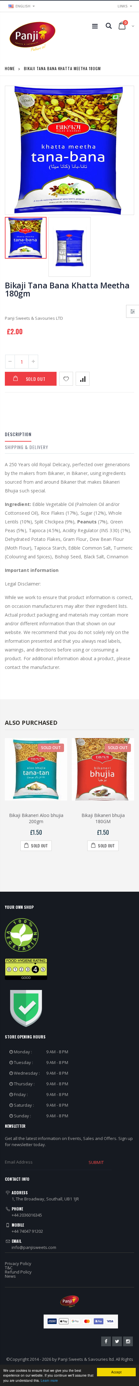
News (10, 1276)
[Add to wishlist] (66, 379)
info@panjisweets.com (34, 1247)
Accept (116, 1372)
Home (10, 68)
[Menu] (95, 26)
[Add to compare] (83, 379)
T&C (9, 1268)
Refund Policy (18, 1272)
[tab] (18, 435)
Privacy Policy (18, 1263)
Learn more (49, 1380)
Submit (96, 1162)
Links (123, 6)
